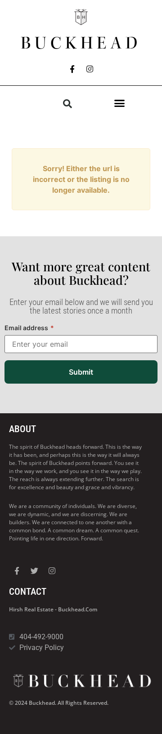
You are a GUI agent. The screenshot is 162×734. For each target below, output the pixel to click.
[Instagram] (90, 68)
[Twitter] (34, 570)
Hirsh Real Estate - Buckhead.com (53, 609)
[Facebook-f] (72, 68)
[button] (119, 103)
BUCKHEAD (81, 43)
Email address (29, 328)
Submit (81, 371)
